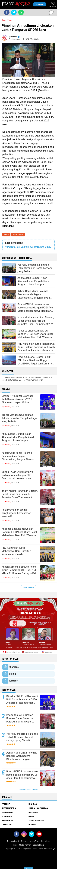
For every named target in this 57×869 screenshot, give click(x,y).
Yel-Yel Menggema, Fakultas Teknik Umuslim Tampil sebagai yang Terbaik (19, 418)
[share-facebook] (7, 12)
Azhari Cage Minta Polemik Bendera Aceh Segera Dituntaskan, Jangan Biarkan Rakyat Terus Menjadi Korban (18, 456)
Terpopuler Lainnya (28, 790)
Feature (6, 804)
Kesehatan (7, 812)
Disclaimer (45, 841)
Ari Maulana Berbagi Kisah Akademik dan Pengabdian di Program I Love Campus (18, 437)
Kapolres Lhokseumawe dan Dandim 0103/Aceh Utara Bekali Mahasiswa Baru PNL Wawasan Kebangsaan (20, 532)
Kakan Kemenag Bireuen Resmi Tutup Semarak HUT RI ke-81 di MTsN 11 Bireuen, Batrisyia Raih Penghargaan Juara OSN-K (19, 570)
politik (12, 674)
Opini (31, 816)
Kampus (13, 680)
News (6, 234)
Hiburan (32, 804)
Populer (39, 4)
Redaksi (24, 841)
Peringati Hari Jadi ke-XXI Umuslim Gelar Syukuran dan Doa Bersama (28, 246)
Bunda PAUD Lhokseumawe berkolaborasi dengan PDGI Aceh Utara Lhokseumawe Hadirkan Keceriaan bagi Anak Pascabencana (18, 475)
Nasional (33, 812)
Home (4, 20)
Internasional (9, 808)
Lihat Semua (28, 587)
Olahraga (14, 667)
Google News (38, 845)
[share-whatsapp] (21, 12)
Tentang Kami (13, 841)
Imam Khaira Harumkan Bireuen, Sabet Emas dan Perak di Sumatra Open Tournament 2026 (20, 494)
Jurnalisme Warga (38, 808)
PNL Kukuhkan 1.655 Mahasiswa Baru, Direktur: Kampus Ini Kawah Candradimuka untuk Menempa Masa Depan (19, 551)
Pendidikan (18, 234)
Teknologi (7, 824)
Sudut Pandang (36, 820)
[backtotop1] (54, 849)
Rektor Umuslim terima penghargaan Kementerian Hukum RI (16, 513)
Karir (15, 845)
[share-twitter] (14, 12)
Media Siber (34, 841)
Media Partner (25, 845)
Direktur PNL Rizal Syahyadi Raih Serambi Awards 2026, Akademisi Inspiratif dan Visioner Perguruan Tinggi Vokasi (17, 399)
